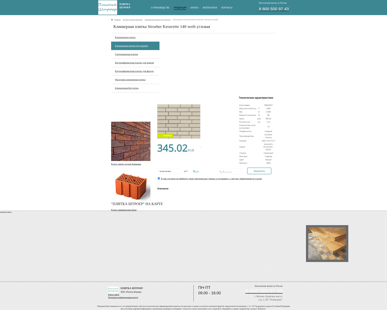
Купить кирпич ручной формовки (126, 164)
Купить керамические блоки (124, 210)
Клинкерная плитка (125, 37)
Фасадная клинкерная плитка (130, 79)
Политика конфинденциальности (123, 297)
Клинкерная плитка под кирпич (131, 46)
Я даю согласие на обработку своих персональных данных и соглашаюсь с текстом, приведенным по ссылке (211, 179)
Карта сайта (113, 295)
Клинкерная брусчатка (126, 88)
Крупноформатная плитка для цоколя (134, 62)
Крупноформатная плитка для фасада (134, 71)
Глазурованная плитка (126, 54)
